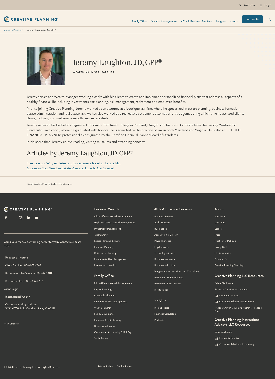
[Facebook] (6, 219)
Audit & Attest (162, 222)
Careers (218, 228)
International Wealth (17, 296)
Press (217, 234)
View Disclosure (223, 332)
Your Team (220, 216)
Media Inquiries (223, 253)
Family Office (139, 21)
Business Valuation (104, 326)
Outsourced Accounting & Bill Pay (112, 332)
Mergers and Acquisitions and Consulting (176, 271)
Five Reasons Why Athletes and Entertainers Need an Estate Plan (74, 163)
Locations (220, 222)
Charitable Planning (104, 295)
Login (267, 5)
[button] (267, 19)
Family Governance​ (104, 313)
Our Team (250, 5)
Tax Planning (101, 234)
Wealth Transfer (102, 307)
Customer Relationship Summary (236, 301)
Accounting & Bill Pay (166, 234)
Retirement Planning (105, 253)
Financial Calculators (165, 313)
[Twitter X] (13, 219)
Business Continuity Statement (231, 289)
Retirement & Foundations (168, 277)
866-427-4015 (44, 273)
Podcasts (159, 320)
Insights (221, 21)
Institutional (161, 289)
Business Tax (161, 228)
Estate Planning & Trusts (107, 240)
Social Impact (101, 338)
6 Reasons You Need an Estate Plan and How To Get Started (70, 168)
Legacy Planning (103, 289)
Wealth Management (164, 21)
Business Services (163, 216)
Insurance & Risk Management (110, 259)
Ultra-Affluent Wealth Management (113, 216)
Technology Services (165, 253)
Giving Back (221, 247)
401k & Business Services (173, 209)
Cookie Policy (124, 366)
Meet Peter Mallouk (225, 240)
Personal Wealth (106, 209)
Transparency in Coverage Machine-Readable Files (238, 309)
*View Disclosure (11, 323)
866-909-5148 (32, 265)
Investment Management (107, 228)
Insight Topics (161, 307)
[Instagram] (21, 219)
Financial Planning (104, 247)
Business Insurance (164, 259)
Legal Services (161, 247)
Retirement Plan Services (167, 283)
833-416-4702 (34, 281)
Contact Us (252, 19)
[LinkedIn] (29, 219)
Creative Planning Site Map (229, 265)
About (234, 21)
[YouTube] (36, 219)
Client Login (11, 289)
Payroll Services (162, 240)
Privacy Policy (105, 366)
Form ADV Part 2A (229, 295)
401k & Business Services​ (196, 21)
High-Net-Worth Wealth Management (114, 222)
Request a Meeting (16, 257)
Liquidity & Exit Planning (107, 320)
